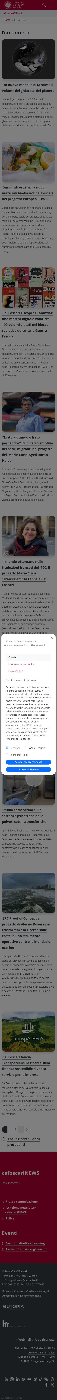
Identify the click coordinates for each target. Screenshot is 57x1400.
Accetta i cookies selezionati (28, 762)
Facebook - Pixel (19, 754)
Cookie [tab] (12, 657)
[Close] (51, 637)
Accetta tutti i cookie (28, 769)
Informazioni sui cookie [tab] (21, 664)
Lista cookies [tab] (15, 671)
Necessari (15, 748)
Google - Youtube (37, 748)
